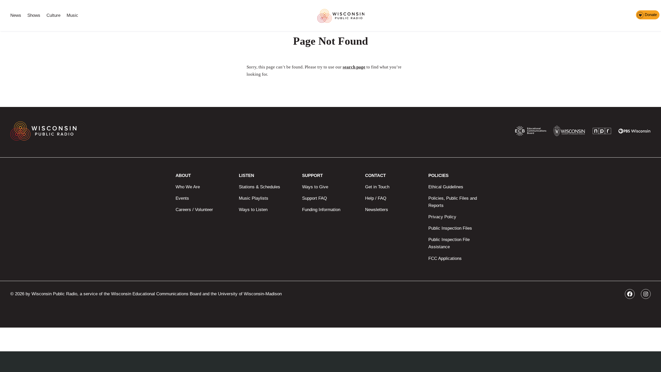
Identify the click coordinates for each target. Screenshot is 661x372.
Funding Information (321, 209)
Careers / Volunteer (194, 209)
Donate (651, 14)
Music (72, 15)
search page (354, 67)
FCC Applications (445, 258)
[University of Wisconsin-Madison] (569, 132)
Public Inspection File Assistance (449, 243)
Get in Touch (377, 186)
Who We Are (188, 186)
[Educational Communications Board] (531, 132)
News (15, 15)
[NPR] (602, 132)
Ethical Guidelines (445, 186)
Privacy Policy (442, 216)
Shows (33, 15)
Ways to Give (315, 186)
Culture (53, 15)
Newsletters (376, 209)
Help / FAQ (375, 198)
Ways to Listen (253, 209)
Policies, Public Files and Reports (452, 202)
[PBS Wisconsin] (634, 132)
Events (182, 198)
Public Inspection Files (450, 228)
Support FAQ (314, 198)
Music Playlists (253, 198)
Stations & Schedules (259, 186)
